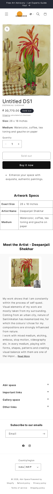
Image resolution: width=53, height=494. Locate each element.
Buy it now (27, 165)
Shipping (6, 115)
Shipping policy (37, 488)
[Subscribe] (43, 434)
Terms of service (19, 488)
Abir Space (25, 479)
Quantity (7, 137)
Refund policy (23, 483)
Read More (24, 356)
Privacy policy (39, 483)
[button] (6, 14)
